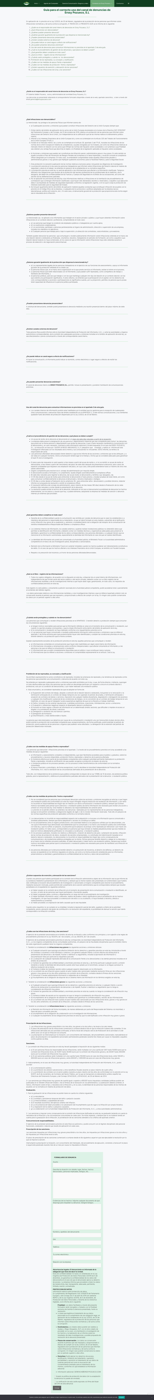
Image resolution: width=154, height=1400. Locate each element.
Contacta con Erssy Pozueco (101, 3)
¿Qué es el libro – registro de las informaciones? (48, 55)
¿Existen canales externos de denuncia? (45, 40)
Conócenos (120, 3)
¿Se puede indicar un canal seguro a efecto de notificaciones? (54, 42)
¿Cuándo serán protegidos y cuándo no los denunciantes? (52, 57)
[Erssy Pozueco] (27, 3)
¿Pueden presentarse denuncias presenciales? (48, 37)
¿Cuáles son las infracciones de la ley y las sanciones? (51, 70)
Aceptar (121, 1397)
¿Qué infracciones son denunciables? (44, 30)
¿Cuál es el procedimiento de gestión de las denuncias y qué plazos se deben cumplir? (63, 50)
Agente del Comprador (51, 3)
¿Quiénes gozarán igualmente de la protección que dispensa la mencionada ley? (60, 35)
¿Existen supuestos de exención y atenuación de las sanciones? (54, 67)
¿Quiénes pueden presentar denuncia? (45, 32)
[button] (128, 3)
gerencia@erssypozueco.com (40, 99)
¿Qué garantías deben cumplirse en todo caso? (48, 52)
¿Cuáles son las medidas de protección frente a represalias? (53, 65)
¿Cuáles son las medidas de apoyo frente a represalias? (51, 62)
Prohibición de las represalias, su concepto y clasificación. (52, 60)
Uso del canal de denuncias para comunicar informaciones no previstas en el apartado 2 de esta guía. (68, 47)
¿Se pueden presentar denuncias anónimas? (47, 45)
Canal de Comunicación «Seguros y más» (75, 3)
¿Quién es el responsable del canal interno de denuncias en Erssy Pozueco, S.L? (60, 27)
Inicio (36, 3)
